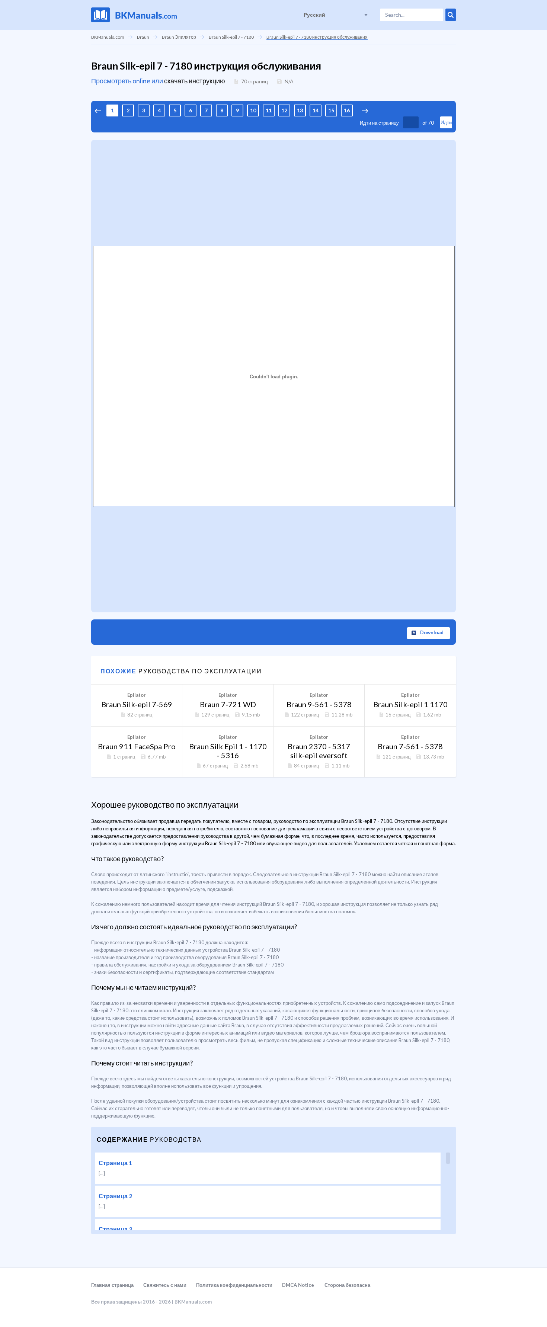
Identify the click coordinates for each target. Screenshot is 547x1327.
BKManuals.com (107, 37)
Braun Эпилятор (179, 37)
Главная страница (112, 1285)
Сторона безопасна (347, 1285)
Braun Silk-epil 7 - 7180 (231, 37)
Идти (446, 122)
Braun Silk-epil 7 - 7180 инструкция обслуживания (317, 37)
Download (432, 632)
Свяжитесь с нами (164, 1285)
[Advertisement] (273, 192)
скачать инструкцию (194, 81)
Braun (143, 37)
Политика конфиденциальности (234, 1285)
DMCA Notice (298, 1285)
